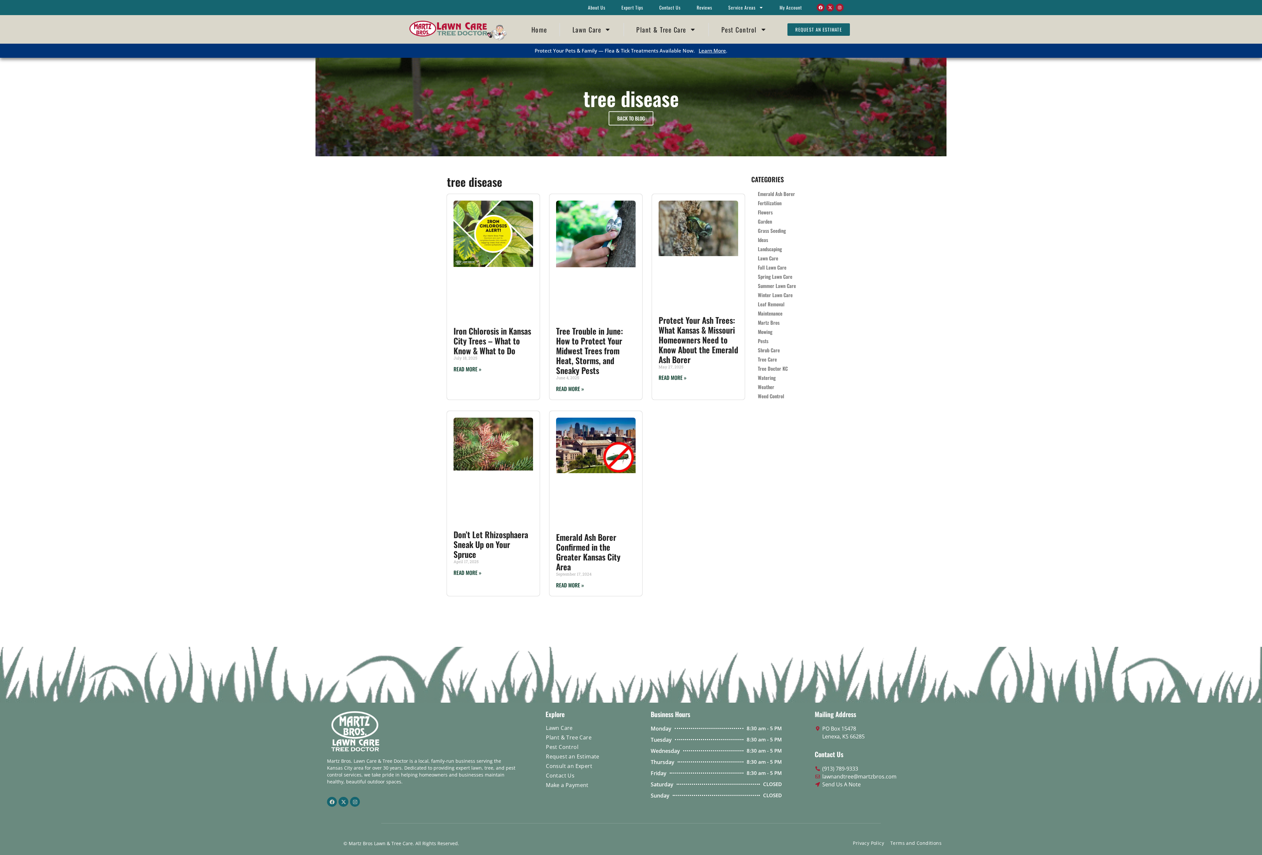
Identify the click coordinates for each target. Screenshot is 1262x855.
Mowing (765, 331)
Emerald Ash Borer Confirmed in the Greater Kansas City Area (588, 552)
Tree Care (767, 359)
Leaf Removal (771, 304)
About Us (596, 7)
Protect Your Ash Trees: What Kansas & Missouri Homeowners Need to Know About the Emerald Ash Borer (698, 339)
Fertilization (770, 203)
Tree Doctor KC (773, 368)
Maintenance (770, 313)
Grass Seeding (772, 230)
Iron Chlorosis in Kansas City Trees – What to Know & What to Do (492, 341)
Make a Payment (567, 785)
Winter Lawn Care (775, 294)
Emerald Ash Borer (776, 193)
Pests (763, 340)
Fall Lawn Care (772, 267)
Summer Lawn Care (777, 285)
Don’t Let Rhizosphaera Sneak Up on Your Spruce (491, 544)
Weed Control (771, 396)
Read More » (467, 369)
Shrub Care (769, 350)
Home (539, 29)
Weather (766, 386)
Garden (765, 221)
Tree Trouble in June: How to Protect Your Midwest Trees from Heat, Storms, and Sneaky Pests (589, 350)
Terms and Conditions (916, 843)
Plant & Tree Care (661, 29)
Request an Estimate (572, 756)
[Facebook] (821, 7)
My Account (791, 7)
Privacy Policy (868, 843)
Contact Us (670, 7)
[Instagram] (840, 7)
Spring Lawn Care (775, 276)
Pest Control (739, 29)
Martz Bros (769, 322)
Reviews (704, 7)
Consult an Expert (569, 766)
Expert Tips (632, 7)
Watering (767, 377)
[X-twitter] (830, 7)
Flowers (765, 212)
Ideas (763, 239)
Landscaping (770, 248)
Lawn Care (587, 29)
